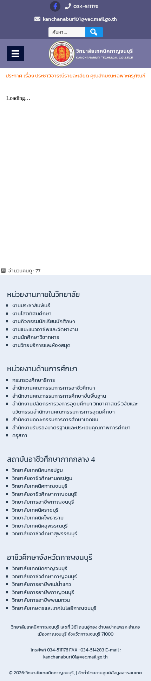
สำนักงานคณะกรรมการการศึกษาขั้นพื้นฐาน (59, 396)
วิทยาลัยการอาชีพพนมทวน (41, 600)
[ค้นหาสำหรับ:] (67, 32)
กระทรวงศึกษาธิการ (33, 380)
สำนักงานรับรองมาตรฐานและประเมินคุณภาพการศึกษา (71, 427)
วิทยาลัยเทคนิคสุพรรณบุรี (40, 526)
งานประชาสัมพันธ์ (31, 305)
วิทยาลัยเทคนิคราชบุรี (35, 510)
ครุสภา (19, 435)
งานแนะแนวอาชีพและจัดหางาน (45, 329)
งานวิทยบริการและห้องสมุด (41, 345)
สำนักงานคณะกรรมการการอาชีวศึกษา (53, 388)
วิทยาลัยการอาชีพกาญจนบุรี (43, 502)
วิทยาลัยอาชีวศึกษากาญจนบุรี (44, 494)
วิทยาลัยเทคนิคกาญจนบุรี (39, 486)
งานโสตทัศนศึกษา (32, 313)
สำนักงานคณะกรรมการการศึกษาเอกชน (55, 419)
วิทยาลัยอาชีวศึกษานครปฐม (42, 478)
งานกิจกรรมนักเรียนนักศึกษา (43, 321)
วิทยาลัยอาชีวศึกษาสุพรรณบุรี (44, 533)
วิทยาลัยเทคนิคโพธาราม (38, 517)
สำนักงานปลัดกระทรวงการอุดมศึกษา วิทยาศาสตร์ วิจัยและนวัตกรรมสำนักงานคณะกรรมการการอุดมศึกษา (75, 407)
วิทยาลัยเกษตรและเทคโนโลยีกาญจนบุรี (54, 608)
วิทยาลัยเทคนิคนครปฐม (37, 470)
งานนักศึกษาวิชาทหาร (35, 337)
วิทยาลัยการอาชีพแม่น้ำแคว (41, 584)
